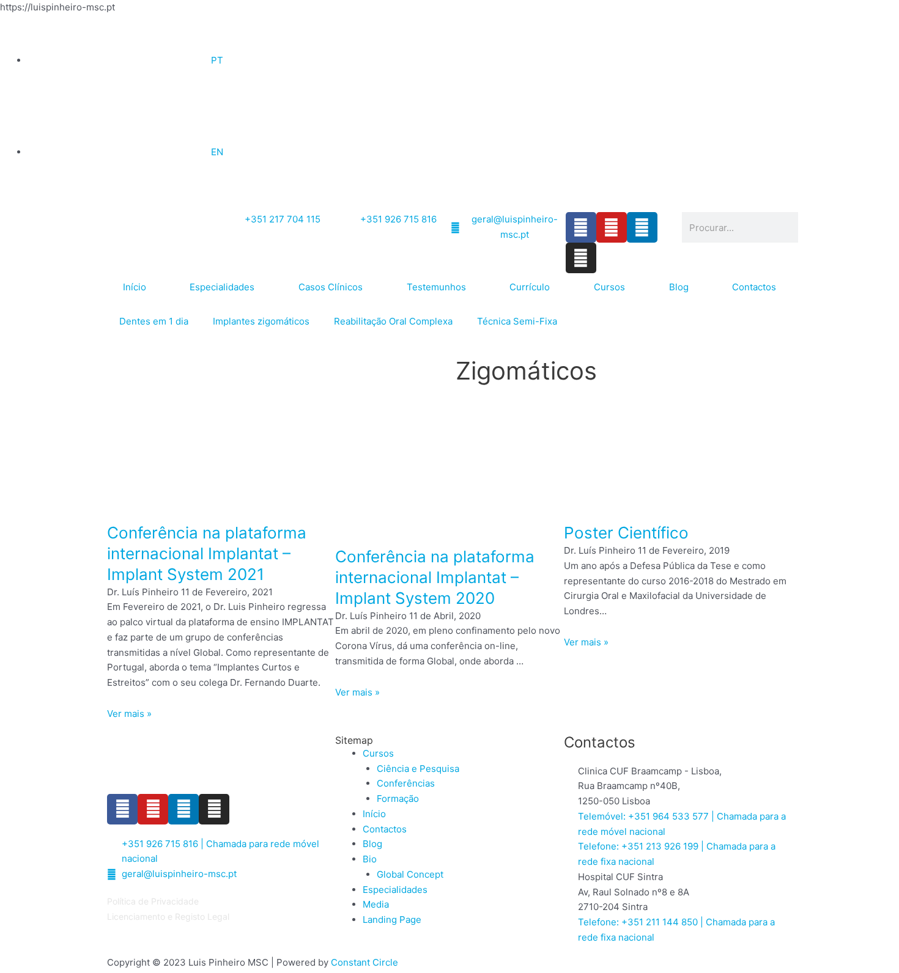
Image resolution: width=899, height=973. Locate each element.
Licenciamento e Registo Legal (168, 916)
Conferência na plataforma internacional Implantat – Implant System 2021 (206, 553)
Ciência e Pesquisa (418, 768)
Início (134, 287)
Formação (398, 798)
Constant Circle (364, 962)
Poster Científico (626, 532)
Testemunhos (436, 287)
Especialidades (222, 287)
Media (376, 904)
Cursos (609, 287)
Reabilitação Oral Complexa (393, 321)
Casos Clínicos (330, 287)
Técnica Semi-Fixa (517, 321)
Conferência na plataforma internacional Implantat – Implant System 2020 (435, 577)
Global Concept (410, 874)
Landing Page (392, 919)
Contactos (754, 287)
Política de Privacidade (153, 901)
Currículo (529, 287)
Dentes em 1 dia (153, 321)
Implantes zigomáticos (261, 321)
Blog (679, 287)
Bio (370, 859)
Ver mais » (129, 713)
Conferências (406, 783)
